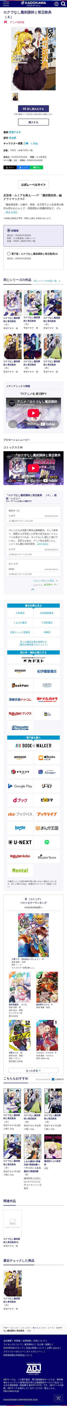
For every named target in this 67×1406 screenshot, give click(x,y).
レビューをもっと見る (44, 580)
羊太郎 (12, 137)
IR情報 (17, 1341)
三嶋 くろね (30, 143)
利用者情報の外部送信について (17, 1355)
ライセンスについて (12, 1344)
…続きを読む (10, 212)
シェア (24, 167)
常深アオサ (15, 132)
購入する (33, 122)
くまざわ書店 (20, 622)
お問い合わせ (53, 1348)
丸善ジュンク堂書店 (20, 632)
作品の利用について (35, 1348)
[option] (13, 1229)
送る (38, 167)
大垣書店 (20, 613)
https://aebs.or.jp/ (11, 1391)
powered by (38, 585)
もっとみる (32, 1070)
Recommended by (43, 1079)
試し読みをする (35, 108)
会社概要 (7, 1341)
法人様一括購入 (44, 1344)
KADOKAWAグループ (13, 1348)
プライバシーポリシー (13, 1351)
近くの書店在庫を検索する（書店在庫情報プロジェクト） (33, 643)
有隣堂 (47, 632)
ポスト (11, 167)
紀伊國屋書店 (47, 613)
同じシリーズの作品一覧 (45, 281)
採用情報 (27, 1341)
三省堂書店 (47, 622)
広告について (39, 1341)
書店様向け (29, 1344)
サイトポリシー (33, 1351)
